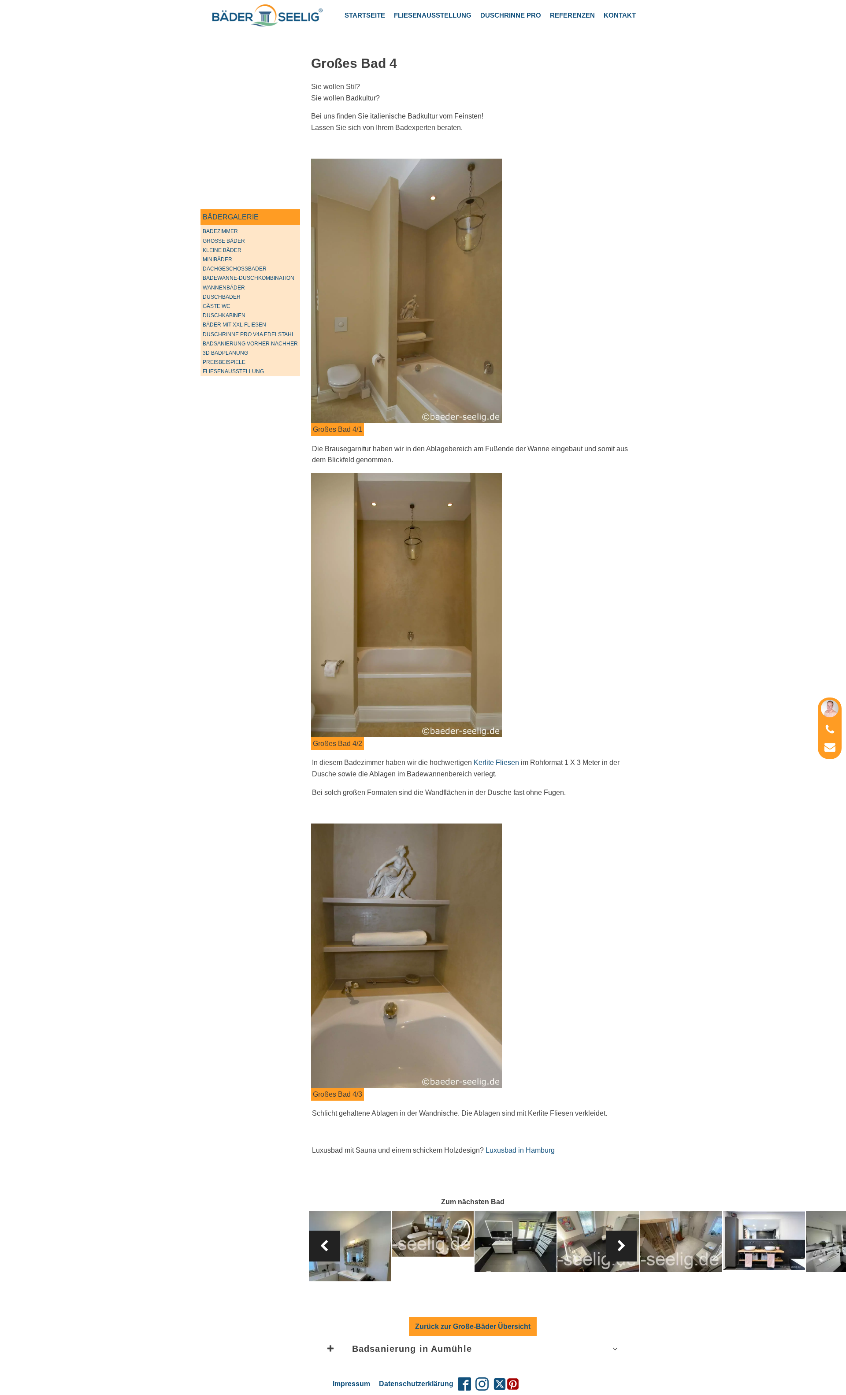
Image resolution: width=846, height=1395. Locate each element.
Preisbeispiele (224, 362)
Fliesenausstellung (432, 15)
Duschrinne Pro (510, 15)
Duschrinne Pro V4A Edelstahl (249, 334)
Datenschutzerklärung (416, 1384)
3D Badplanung (225, 353)
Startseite (365, 15)
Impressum (351, 1384)
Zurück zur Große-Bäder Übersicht (473, 1326)
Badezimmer (220, 231)
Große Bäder (224, 241)
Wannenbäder (224, 288)
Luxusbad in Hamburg (520, 1150)
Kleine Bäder (222, 250)
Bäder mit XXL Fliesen (234, 325)
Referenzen (572, 15)
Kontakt (620, 15)
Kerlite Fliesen (496, 762)
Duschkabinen (224, 315)
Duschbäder (222, 297)
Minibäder (217, 259)
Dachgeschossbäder (235, 269)
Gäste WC (216, 306)
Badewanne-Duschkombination (248, 278)
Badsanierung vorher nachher (250, 344)
